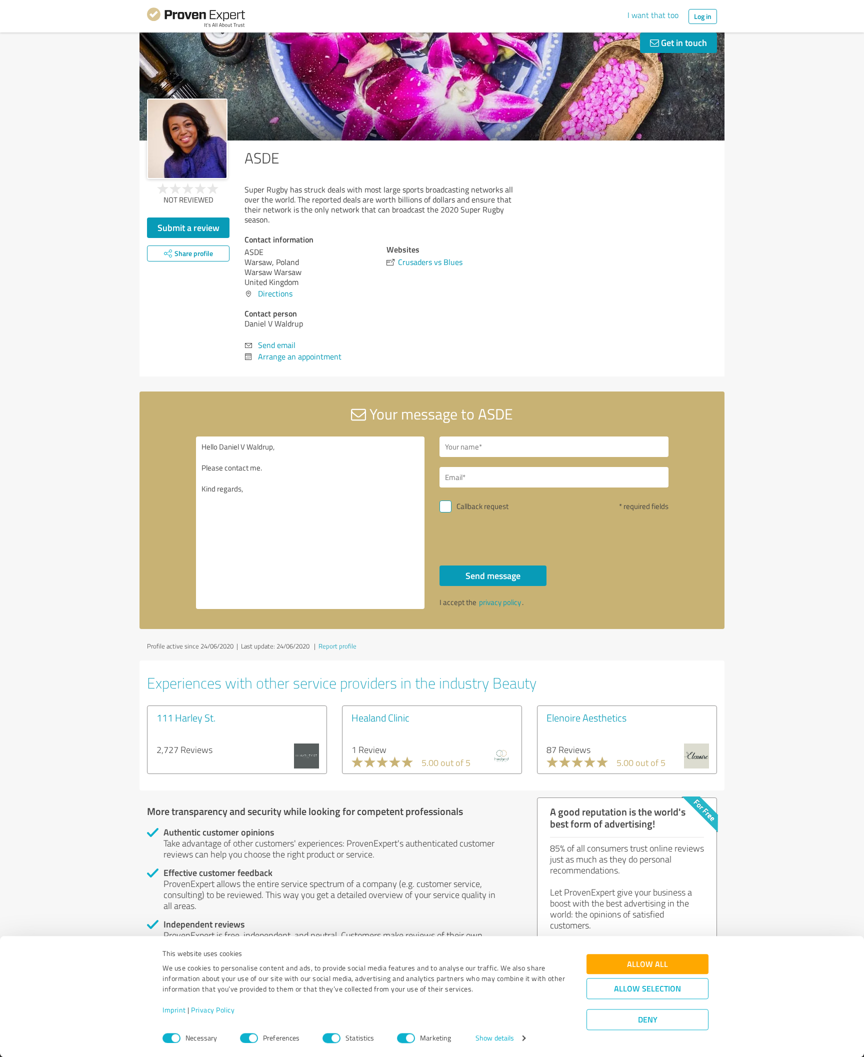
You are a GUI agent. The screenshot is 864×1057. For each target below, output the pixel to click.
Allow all (647, 964)
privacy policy (500, 602)
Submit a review (189, 227)
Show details (495, 1038)
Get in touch (683, 42)
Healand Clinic (381, 717)
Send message (493, 575)
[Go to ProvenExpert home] (196, 19)
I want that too (653, 15)
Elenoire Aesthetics (586, 717)
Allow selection (647, 988)
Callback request (482, 506)
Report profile (337, 646)
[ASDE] (187, 139)
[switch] (249, 1038)
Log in (703, 16)
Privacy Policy (212, 1010)
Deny (648, 1020)
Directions (275, 293)
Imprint (174, 1010)
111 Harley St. (186, 717)
